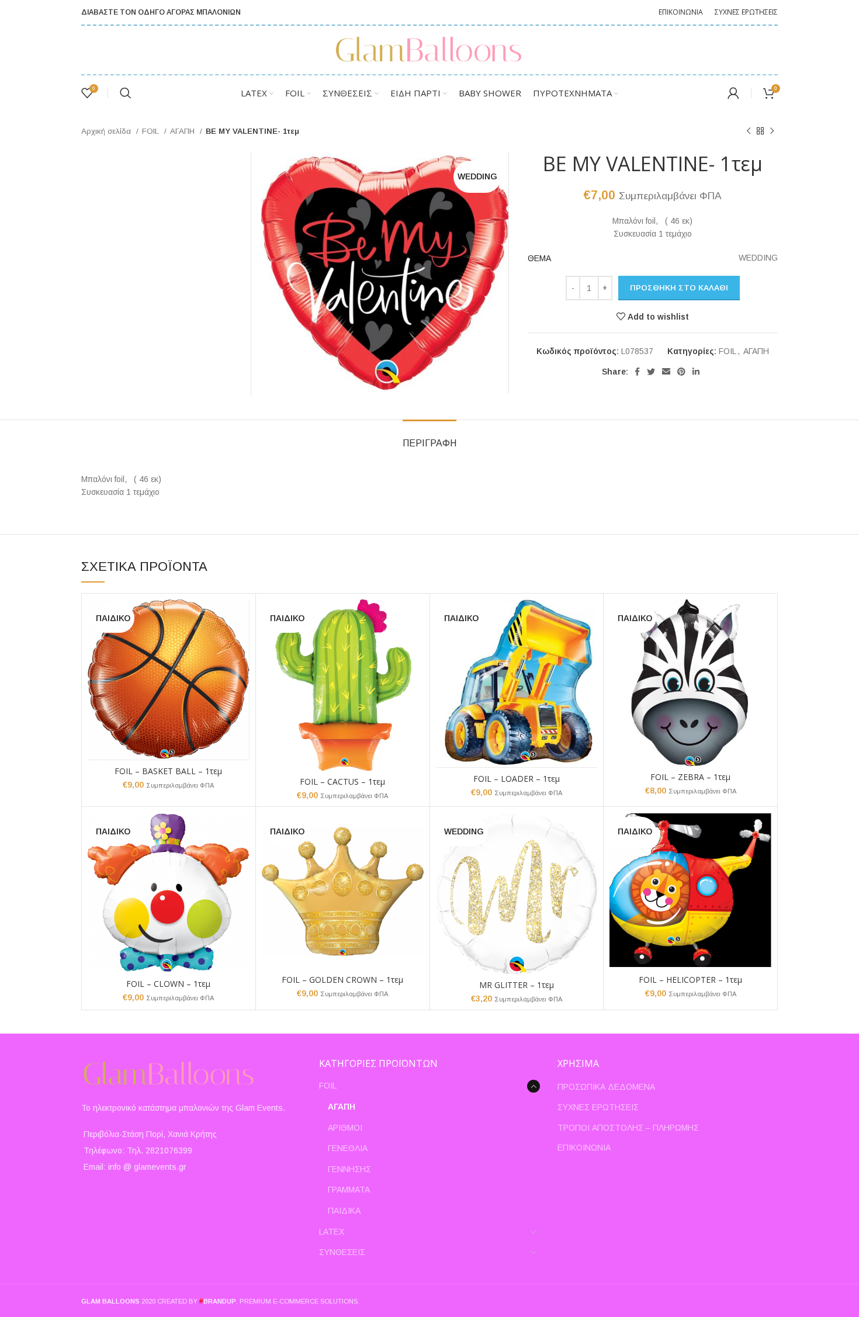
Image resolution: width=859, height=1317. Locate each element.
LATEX (331, 1231)
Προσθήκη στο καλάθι (679, 287)
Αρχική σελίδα (107, 131)
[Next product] (772, 131)
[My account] (733, 93)
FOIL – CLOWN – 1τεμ (168, 983)
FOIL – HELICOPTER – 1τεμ (690, 979)
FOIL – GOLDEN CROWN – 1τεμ (342, 979)
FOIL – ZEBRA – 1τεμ (690, 776)
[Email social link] (666, 371)
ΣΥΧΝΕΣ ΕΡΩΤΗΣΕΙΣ (598, 1107)
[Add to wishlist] (240, 645)
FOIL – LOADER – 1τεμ (516, 778)
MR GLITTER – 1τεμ (516, 984)
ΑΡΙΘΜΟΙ (345, 1127)
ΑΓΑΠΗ (183, 131)
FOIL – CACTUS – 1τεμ (342, 781)
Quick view (240, 618)
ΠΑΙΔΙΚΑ (344, 1210)
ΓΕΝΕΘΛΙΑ (348, 1148)
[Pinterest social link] (681, 371)
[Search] (125, 93)
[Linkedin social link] (696, 371)
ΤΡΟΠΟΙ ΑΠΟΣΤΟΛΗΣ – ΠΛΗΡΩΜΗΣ (628, 1127)
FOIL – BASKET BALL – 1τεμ (168, 771)
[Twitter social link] (651, 371)
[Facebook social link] (637, 371)
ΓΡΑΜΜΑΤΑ (349, 1189)
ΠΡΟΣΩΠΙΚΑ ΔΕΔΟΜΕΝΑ (606, 1086)
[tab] (429, 437)
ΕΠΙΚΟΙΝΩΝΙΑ (584, 1147)
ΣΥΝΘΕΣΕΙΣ (342, 1252)
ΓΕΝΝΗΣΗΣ (349, 1169)
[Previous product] (748, 131)
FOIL (151, 131)
